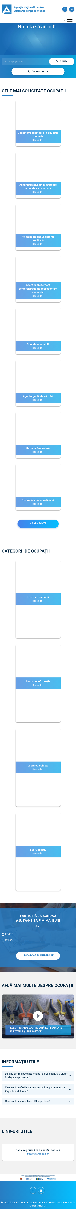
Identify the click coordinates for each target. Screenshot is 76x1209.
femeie (9, 934)
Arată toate (38, 523)
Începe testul (40, 71)
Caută (63, 61)
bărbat (9, 939)
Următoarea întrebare (38, 955)
